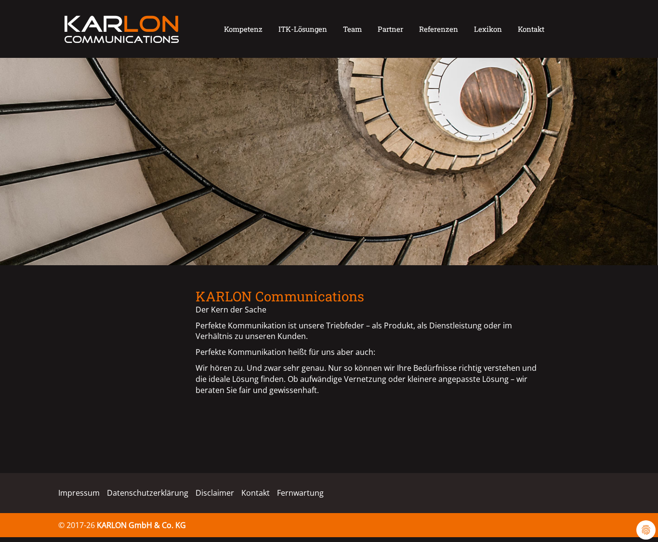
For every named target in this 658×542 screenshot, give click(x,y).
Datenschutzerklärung (147, 493)
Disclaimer (215, 493)
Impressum (79, 493)
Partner (390, 29)
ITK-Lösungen (302, 29)
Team (352, 29)
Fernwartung (300, 493)
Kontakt (531, 29)
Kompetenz (243, 29)
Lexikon (488, 29)
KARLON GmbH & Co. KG (141, 525)
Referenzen (438, 29)
